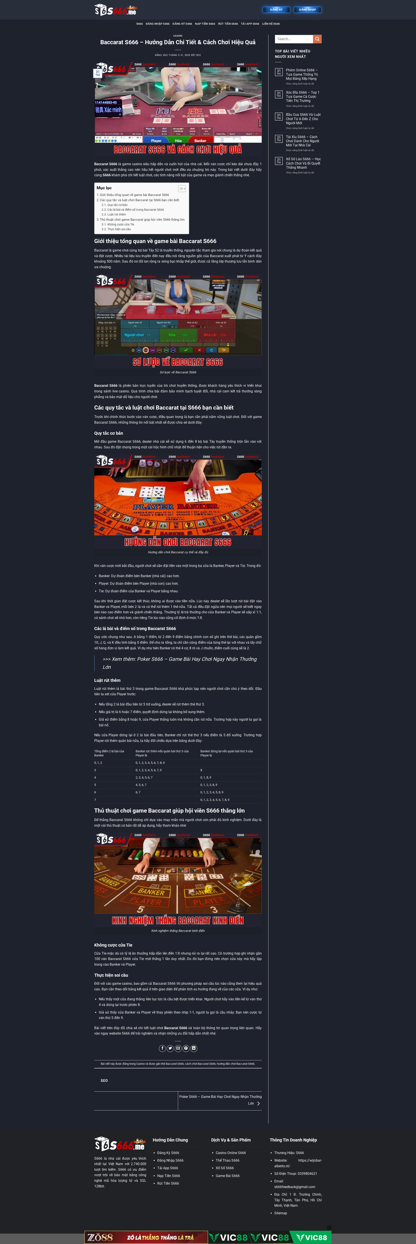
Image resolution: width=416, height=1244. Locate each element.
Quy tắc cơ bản (117, 205)
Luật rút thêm (116, 214)
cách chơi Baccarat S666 (200, 1063)
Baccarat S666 (175, 1063)
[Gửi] (317, 39)
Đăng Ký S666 (182, 23)
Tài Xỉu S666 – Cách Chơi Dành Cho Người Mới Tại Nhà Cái (302, 141)
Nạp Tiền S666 (205, 23)
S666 (139, 23)
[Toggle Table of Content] (180, 188)
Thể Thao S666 (227, 1160)
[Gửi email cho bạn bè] (178, 1048)
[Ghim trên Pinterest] (186, 1048)
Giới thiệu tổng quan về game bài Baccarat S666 (134, 195)
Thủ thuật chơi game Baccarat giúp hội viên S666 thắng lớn (142, 220)
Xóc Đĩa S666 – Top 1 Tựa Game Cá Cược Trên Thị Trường (303, 96)
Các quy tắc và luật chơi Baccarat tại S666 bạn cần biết (139, 200)
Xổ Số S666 (225, 1168)
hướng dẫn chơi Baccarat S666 (235, 1063)
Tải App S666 (250, 23)
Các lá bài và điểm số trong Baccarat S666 (135, 209)
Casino (178, 35)
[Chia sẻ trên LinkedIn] (193, 1048)
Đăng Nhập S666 (158, 23)
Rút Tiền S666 (228, 23)
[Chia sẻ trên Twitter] (170, 1048)
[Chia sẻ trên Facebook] (162, 1048)
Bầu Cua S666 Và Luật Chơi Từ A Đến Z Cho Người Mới (303, 119)
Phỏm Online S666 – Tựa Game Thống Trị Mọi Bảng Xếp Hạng (302, 74)
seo (198, 55)
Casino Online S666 (231, 1153)
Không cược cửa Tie (120, 224)
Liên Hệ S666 (271, 23)
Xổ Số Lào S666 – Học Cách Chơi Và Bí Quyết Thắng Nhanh (303, 163)
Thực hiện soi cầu (119, 229)
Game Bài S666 (228, 1176)
